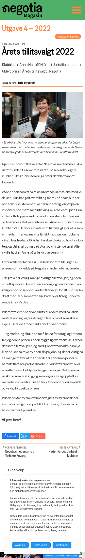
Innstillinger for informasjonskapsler (61, 556)
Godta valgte (40, 545)
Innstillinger (62, 545)
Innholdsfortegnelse (68, 36)
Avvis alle (20, 545)
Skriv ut (39, 435)
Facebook (11, 435)
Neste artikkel (68, 447)
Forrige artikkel (16, 447)
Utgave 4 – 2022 (26, 28)
